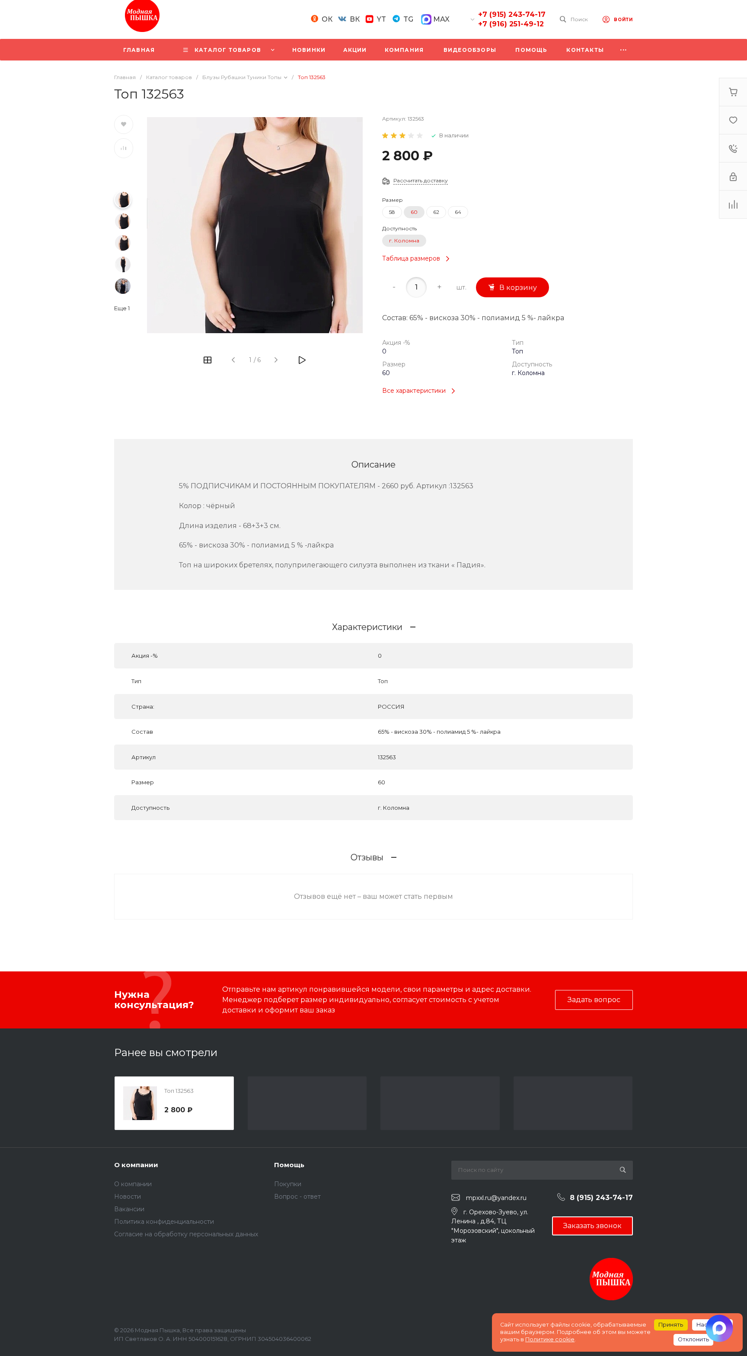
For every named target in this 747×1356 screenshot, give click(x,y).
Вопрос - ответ (297, 1196)
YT (381, 19)
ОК (327, 19)
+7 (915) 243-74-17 (512, 14)
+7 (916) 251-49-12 (511, 24)
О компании (136, 1165)
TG (408, 19)
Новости (127, 1196)
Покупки (287, 1184)
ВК (355, 19)
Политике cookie (550, 1339)
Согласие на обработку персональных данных (186, 1234)
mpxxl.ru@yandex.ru (496, 1198)
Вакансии (129, 1209)
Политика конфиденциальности (164, 1221)
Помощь (289, 1165)
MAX (440, 19)
